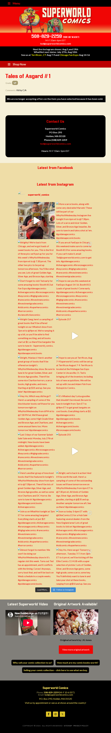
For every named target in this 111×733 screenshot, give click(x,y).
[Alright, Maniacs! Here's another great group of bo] (36, 374)
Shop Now (19, 64)
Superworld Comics (55, 20)
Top (104, 726)
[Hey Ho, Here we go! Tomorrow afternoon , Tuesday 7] (74, 566)
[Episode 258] (36, 220)
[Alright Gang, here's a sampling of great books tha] (36, 335)
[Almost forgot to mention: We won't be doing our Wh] (36, 566)
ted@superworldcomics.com (55, 43)
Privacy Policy (80, 726)
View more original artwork (75, 649)
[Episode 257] (74, 335)
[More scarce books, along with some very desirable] (74, 220)
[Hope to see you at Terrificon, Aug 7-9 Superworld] (74, 374)
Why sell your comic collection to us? (32, 662)
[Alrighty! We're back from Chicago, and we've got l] (36, 259)
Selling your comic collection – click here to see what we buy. (56, 670)
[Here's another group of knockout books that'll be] (36, 489)
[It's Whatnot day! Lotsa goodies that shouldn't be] (74, 412)
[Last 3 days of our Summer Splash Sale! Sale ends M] (36, 451)
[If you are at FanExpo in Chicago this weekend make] (74, 259)
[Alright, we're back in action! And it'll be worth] (74, 489)
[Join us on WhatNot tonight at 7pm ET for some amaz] (36, 528)
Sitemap (68, 726)
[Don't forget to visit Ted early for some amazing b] (36, 297)
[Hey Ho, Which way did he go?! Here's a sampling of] (36, 412)
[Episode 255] (74, 451)
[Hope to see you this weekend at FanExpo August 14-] (74, 297)
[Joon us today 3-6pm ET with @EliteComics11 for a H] (74, 528)
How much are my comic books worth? (77, 662)
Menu (16, 3)
